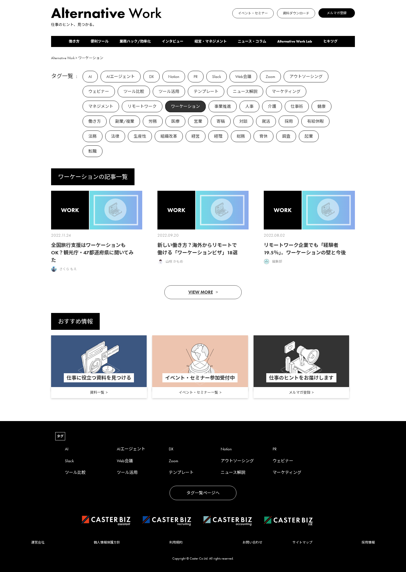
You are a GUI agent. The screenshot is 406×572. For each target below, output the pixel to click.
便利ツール (100, 41)
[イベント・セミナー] (163, 23)
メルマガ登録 (337, 13)
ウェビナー (98, 91)
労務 (153, 121)
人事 (249, 106)
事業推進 (222, 106)
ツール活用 (169, 91)
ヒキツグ (330, 41)
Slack (216, 76)
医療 (175, 121)
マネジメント (100, 106)
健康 (321, 106)
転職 (92, 151)
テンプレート (206, 91)
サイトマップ (302, 542)
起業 (309, 136)
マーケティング (286, 91)
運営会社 (37, 542)
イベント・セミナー (253, 13)
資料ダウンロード (296, 13)
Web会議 (243, 76)
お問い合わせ (252, 542)
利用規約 (176, 542)
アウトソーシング (306, 76)
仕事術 (297, 106)
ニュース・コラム (252, 41)
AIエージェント (120, 76)
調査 (286, 136)
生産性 (140, 136)
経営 (195, 136)
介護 (272, 106)
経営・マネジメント (210, 41)
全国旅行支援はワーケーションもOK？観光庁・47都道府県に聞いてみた (92, 252)
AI (90, 76)
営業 (198, 121)
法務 (92, 136)
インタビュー (172, 41)
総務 (241, 136)
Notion (173, 76)
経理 (218, 136)
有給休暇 (315, 121)
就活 (266, 121)
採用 (288, 121)
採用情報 (368, 542)
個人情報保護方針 (107, 542)
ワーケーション (185, 106)
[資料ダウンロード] (166, 23)
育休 (263, 136)
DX (151, 76)
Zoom (270, 76)
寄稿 (221, 121)
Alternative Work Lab (294, 41)
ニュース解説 (245, 91)
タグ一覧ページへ (203, 493)
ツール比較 (133, 91)
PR (196, 76)
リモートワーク (142, 106)
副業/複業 (124, 121)
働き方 (74, 41)
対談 (243, 121)
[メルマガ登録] (170, 23)
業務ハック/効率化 (135, 41)
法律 (115, 136)
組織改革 (168, 136)
